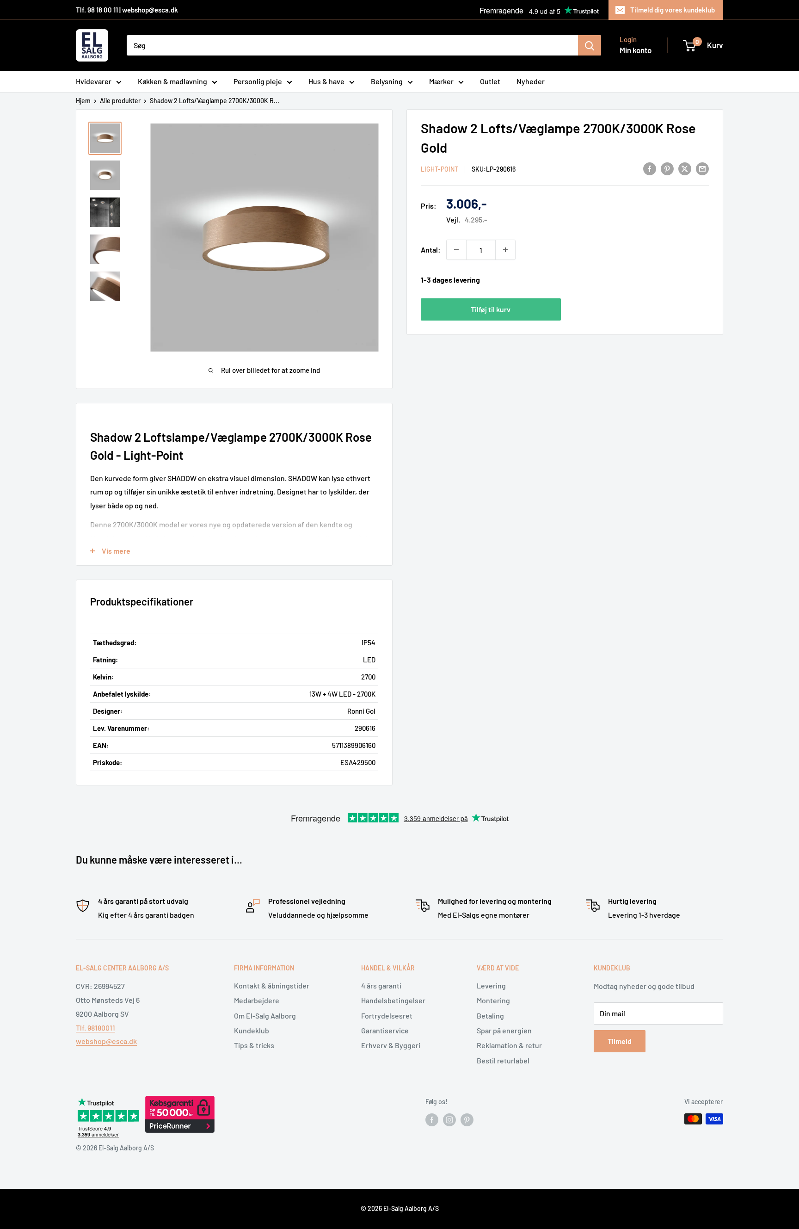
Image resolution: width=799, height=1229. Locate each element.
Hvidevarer (93, 81)
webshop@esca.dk (106, 1041)
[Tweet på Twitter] (684, 168)
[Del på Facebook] (649, 168)
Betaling (490, 1015)
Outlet (490, 81)
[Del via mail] (702, 168)
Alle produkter (120, 101)
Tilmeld (620, 1041)
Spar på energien (504, 1030)
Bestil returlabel (503, 1060)
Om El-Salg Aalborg (265, 1015)
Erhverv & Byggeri (390, 1045)
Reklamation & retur (509, 1045)
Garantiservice (385, 1030)
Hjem (83, 101)
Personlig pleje (258, 81)
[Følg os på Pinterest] (467, 1119)
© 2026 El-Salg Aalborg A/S (400, 1208)
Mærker (441, 81)
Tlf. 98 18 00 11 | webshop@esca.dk (127, 10)
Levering (491, 985)
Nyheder (530, 81)
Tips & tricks (254, 1045)
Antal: (431, 249)
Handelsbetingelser (393, 1000)
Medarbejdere (256, 1000)
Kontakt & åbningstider (271, 985)
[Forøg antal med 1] (505, 249)
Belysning (387, 81)
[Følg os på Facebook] (431, 1119)
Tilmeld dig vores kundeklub (672, 10)
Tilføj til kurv (490, 309)
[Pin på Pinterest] (667, 168)
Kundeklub (251, 1030)
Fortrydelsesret (386, 1015)
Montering (493, 1000)
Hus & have (326, 81)
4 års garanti (381, 985)
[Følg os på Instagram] (449, 1119)
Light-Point (439, 169)
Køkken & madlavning (172, 81)
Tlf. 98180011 (95, 1027)
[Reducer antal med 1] (456, 249)
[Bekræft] (589, 45)
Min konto (635, 50)
